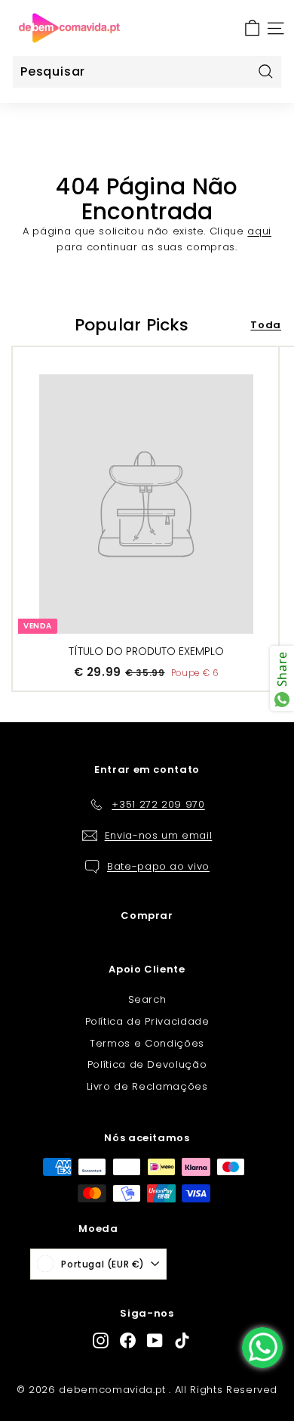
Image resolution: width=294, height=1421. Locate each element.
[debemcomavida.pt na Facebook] (128, 1340)
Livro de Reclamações (147, 1086)
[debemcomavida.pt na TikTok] (182, 1340)
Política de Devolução (147, 1064)
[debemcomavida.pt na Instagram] (101, 1340)
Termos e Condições (147, 1043)
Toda (265, 325)
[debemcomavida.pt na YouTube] (155, 1340)
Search (147, 999)
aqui (259, 231)
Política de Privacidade (147, 1021)
